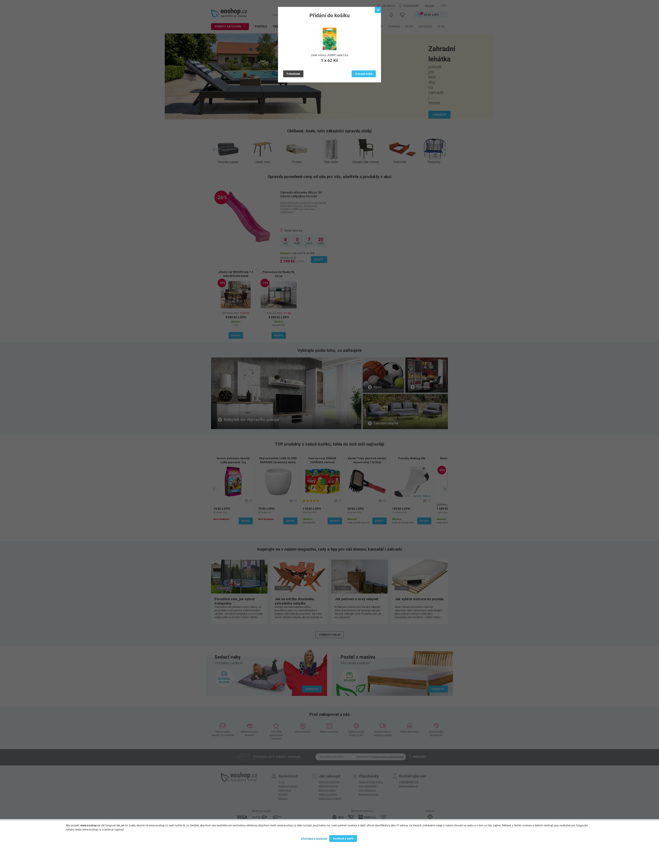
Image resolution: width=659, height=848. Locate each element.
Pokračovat (293, 73)
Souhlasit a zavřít (343, 838)
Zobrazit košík (363, 73)
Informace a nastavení (314, 838)
